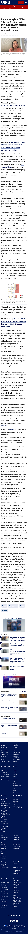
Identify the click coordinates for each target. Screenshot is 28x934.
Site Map (3, 907)
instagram (14, 916)
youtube (17, 916)
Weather (16, 745)
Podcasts (3, 855)
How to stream (5, 850)
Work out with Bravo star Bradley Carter (9, 726)
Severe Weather (17, 759)
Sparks (14, 792)
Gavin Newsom (16, 844)
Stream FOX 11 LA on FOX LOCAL (12, 618)
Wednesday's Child (5, 803)
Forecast (15, 747)
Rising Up (3, 821)
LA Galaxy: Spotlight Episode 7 (8, 718)
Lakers (14, 772)
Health (4, 611)
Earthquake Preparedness (16, 756)
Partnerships (4, 905)
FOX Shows (4, 887)
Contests (3, 881)
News (11, 33)
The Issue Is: (4, 799)
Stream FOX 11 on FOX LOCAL (17, 798)
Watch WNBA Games (16, 904)
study (11, 430)
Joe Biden (15, 842)
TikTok (2, 842)
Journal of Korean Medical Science (13, 106)
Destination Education (4, 817)
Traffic (14, 749)
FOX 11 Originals (5, 798)
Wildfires (15, 761)
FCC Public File (4, 893)
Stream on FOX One (16, 879)
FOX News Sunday (5, 761)
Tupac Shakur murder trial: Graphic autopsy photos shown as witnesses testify (17, 638)
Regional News (16, 863)
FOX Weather (16, 763)
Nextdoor (3, 846)
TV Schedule (4, 886)
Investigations (4, 823)
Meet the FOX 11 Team (5, 883)
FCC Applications (5, 895)
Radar (14, 750)
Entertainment (4, 754)
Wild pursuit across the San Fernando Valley (7, 732)
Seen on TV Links (5, 776)
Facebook (3, 839)
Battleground (16, 848)
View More (23, 691)
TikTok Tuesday (5, 779)
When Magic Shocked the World (5, 814)
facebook (8, 916)
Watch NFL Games (17, 882)
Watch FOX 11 (17, 796)
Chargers (15, 770)
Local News (5, 691)
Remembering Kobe (4, 828)
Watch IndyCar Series (16, 894)
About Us (4, 879)
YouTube (3, 844)
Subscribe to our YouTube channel (13, 675)
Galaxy (14, 790)
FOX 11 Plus (4, 901)
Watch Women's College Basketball (17, 901)
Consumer (3, 756)
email (20, 916)
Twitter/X (3, 848)
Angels (14, 778)
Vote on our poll (5, 778)
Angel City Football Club (17, 787)
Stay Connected (4, 836)
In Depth (3, 801)
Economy (3, 864)
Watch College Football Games (17, 885)
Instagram (3, 841)
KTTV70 (3, 831)
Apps (14, 804)
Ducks (14, 783)
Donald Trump (16, 841)
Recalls (3, 758)
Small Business (4, 866)
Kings (14, 781)
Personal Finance (5, 867)
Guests (3, 769)
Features (4, 796)
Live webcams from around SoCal (17, 806)
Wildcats (15, 779)
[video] (23, 720)
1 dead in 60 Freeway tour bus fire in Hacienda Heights (9, 708)
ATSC (2, 900)
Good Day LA (5, 767)
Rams (14, 769)
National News (4, 752)
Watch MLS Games (15, 907)
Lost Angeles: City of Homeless (5, 807)
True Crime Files (5, 805)
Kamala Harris (16, 846)
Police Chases (4, 750)
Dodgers (15, 776)
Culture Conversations (4, 825)
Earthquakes (16, 754)
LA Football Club (17, 785)
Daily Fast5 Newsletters (4, 857)
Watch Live (21, 2)
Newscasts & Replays (16, 801)
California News (5, 749)
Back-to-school (5, 774)
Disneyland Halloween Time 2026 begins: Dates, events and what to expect (9, 695)
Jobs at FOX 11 (4, 889)
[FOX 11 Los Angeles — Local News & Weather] (5, 2)
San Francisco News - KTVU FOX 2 (17, 867)
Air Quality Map (16, 752)
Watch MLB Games (16, 888)
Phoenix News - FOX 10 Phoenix (17, 871)
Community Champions (4, 810)
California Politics (17, 837)
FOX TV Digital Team (5, 33)
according (4, 426)
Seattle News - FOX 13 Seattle (16, 874)
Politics (3, 759)
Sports (15, 767)
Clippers (15, 774)
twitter (11, 916)
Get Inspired (4, 819)
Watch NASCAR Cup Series (16, 891)
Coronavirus (13, 606)
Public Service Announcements (5, 897)
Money (3, 862)
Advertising (3, 891)
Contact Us (4, 903)
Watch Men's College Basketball (17, 897)
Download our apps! (4, 852)
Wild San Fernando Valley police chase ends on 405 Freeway (17, 668)
